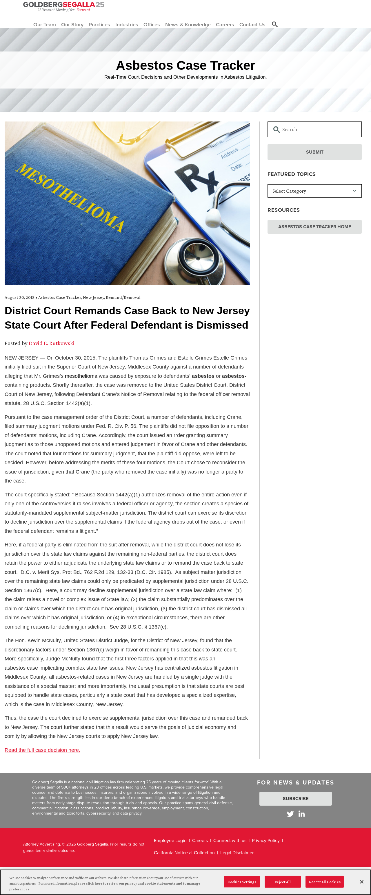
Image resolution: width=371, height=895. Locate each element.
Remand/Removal (123, 297)
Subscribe (295, 798)
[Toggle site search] (275, 24)
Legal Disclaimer (237, 852)
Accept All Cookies (324, 881)
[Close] (361, 881)
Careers (200, 840)
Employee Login (170, 840)
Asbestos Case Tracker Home (314, 226)
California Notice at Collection (184, 852)
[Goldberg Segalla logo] (63, 7)
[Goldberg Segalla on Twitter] (290, 813)
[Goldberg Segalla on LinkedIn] (302, 813)
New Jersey (93, 297)
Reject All (283, 881)
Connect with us (229, 840)
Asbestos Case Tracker (59, 297)
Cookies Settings (242, 881)
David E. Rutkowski (51, 343)
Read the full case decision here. (42, 750)
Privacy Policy (266, 840)
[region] (185, 882)
